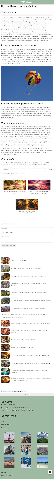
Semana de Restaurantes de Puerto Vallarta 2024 (40, 168)
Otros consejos (5, 428)
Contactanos (4, 477)
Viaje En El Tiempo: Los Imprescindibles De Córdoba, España (17, 409)
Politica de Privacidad (7, 474)
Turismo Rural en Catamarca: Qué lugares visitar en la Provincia (17, 410)
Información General (6, 424)
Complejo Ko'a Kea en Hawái (8, 404)
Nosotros (3, 472)
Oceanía (3, 427)
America (3, 420)
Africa (2, 418)
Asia (2, 421)
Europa (3, 423)
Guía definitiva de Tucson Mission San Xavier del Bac (15, 407)
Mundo (3, 426)
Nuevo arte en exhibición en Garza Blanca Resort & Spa (13, 168)
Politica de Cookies (6, 475)
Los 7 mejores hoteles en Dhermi (9, 406)
